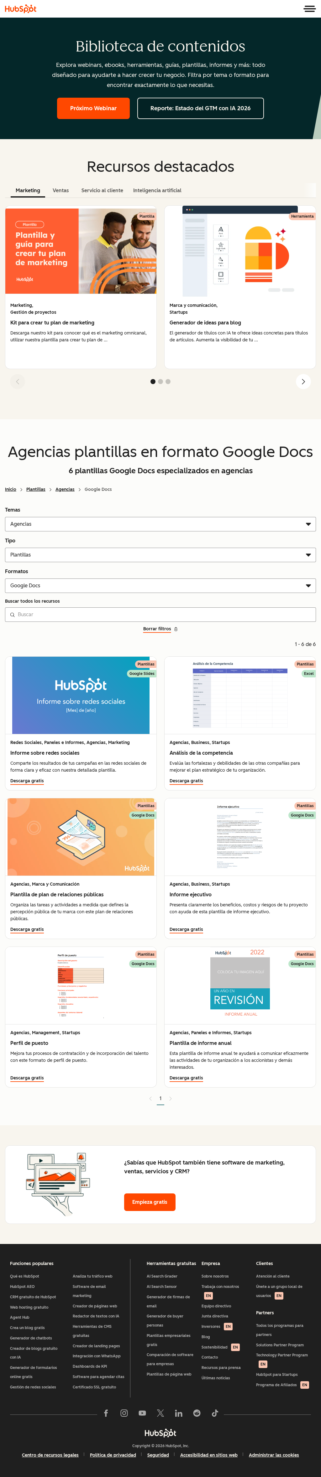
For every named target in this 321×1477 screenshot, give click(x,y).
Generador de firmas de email (168, 1301)
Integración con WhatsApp (97, 1356)
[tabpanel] (160, 299)
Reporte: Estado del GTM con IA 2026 (200, 108)
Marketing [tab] (28, 190)
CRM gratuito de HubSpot (33, 1297)
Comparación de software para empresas (170, 1359)
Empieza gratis (149, 1202)
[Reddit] (197, 1414)
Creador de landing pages (96, 1346)
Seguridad (158, 1455)
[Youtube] (142, 1414)
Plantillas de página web (169, 1374)
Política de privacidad (113, 1455)
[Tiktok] (215, 1414)
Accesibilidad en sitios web (209, 1455)
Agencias (65, 489)
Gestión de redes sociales (33, 1387)
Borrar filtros (157, 629)
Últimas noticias (216, 1378)
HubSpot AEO (22, 1286)
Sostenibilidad (220, 1347)
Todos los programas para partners (279, 1330)
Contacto (210, 1357)
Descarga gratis (27, 781)
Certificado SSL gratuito (94, 1387)
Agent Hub (19, 1317)
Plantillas (35, 489)
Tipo (10, 541)
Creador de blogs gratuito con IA (33, 1353)
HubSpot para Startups (277, 1374)
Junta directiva (215, 1316)
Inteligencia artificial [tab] (157, 190)
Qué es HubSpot (24, 1276)
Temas (12, 510)
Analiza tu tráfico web (93, 1276)
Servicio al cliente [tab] (102, 190)
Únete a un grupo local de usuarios (279, 1291)
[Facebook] (106, 1414)
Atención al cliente (273, 1276)
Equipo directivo (216, 1306)
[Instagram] (124, 1414)
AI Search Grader (162, 1276)
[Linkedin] (179, 1414)
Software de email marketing (89, 1291)
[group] (81, 287)
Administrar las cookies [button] (274, 1455)
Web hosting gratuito (29, 1307)
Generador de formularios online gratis (33, 1372)
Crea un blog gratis (27, 1328)
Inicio (10, 489)
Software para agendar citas (98, 1377)
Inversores (216, 1326)
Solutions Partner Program (280, 1345)
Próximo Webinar (93, 108)
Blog (206, 1337)
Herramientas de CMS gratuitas (92, 1331)
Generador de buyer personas (165, 1321)
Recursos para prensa (221, 1368)
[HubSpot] (20, 9)
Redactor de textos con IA (96, 1316)
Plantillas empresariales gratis (169, 1340)
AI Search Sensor (162, 1286)
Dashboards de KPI (90, 1366)
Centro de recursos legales (50, 1455)
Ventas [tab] (61, 190)
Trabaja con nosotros (220, 1291)
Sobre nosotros (215, 1276)
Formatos (16, 571)
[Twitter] (160, 1414)
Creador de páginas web (95, 1306)
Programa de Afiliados (281, 1385)
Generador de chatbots (31, 1338)
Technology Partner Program (282, 1359)
